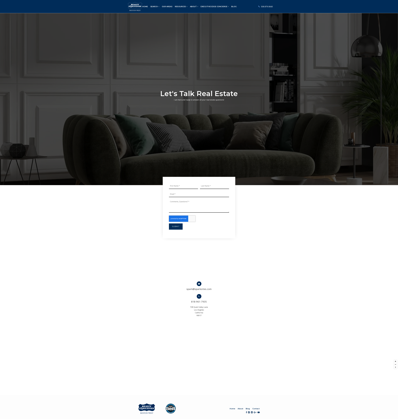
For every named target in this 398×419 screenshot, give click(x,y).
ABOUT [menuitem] (193, 7)
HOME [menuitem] (145, 7)
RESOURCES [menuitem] (180, 7)
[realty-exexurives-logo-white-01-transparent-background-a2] (135, 6)
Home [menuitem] (232, 409)
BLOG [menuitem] (234, 7)
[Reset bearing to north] (395, 367)
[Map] (199, 377)
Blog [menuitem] (248, 409)
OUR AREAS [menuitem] (167, 7)
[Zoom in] (395, 361)
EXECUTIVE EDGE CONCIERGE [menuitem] (214, 7)
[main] (199, 204)
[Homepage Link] (157, 408)
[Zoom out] (395, 364)
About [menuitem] (240, 409)
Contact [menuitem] (256, 409)
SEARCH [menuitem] (154, 7)
